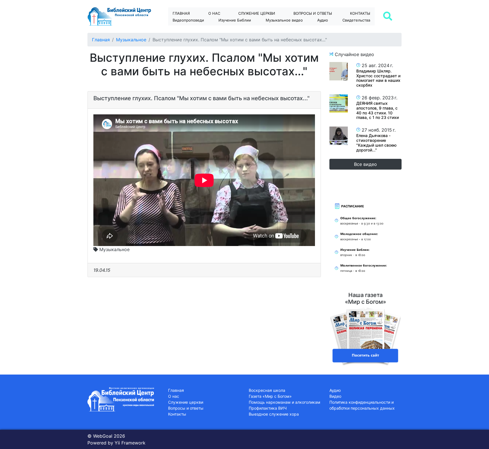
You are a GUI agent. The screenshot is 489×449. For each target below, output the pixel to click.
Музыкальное (131, 39)
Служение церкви (256, 13)
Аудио (322, 20)
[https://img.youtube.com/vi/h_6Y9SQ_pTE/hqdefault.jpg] (338, 71)
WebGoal (102, 436)
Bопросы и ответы (312, 13)
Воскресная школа (267, 390)
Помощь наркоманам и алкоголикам (284, 402)
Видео (335, 396)
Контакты (360, 13)
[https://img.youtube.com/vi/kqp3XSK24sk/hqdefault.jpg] (338, 103)
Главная (181, 13)
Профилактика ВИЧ (268, 408)
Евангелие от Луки (240, 30)
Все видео (365, 164)
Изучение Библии (234, 20)
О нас (214, 13)
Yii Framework (130, 443)
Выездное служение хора (274, 414)
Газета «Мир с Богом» (270, 396)
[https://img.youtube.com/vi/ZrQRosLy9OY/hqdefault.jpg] (338, 136)
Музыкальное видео (284, 20)
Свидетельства (356, 20)
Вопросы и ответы (185, 408)
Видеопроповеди (188, 20)
